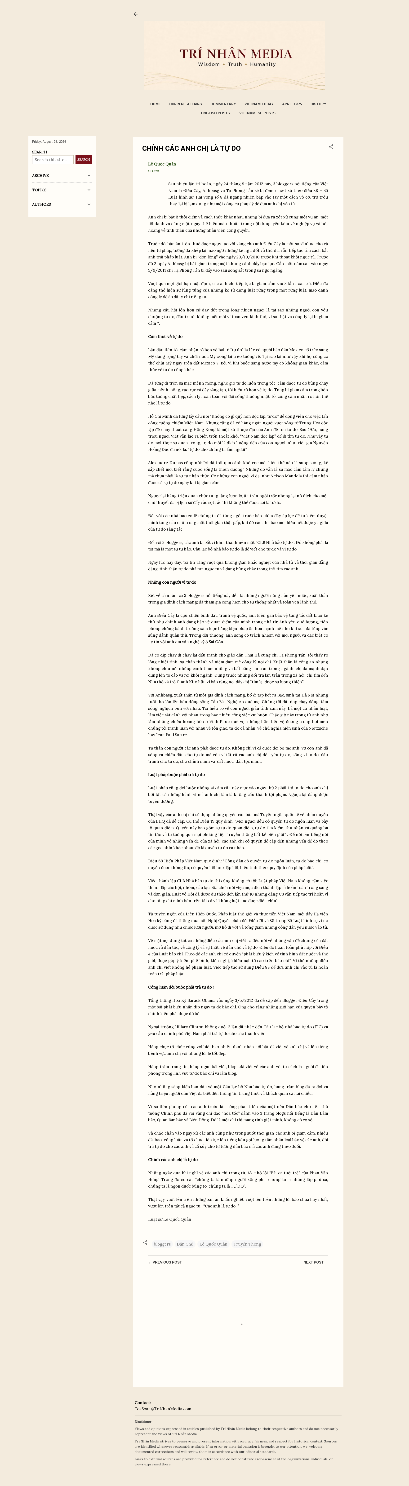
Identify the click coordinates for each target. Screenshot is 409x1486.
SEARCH (83, 160)
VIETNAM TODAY (259, 104)
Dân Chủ (185, 1244)
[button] (331, 147)
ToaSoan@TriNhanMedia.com (163, 1408)
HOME (155, 104)
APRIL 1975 (292, 104)
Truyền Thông (247, 1244)
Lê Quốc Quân (213, 1244)
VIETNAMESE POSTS (257, 113)
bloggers (162, 1244)
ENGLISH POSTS (215, 113)
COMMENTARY (223, 104)
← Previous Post (165, 1262)
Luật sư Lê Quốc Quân (169, 1219)
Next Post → (315, 1262)
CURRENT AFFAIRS (185, 104)
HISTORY (318, 104)
